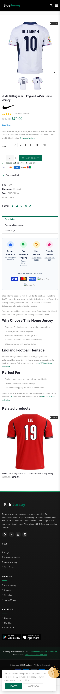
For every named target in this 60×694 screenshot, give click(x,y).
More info (35, 686)
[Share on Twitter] (17, 206)
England (17, 189)
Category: (7, 189)
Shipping (8, 595)
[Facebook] (4, 534)
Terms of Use (10, 600)
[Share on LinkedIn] (21, 206)
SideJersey (28, 665)
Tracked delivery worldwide (23, 263)
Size (4, 146)
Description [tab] (10, 219)
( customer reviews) (21, 114)
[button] (51, 5)
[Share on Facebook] (12, 206)
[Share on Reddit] (30, 206)
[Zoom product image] (54, 72)
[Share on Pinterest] (26, 206)
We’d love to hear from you (36, 655)
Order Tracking (10, 562)
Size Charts (9, 567)
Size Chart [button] (6, 125)
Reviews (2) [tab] (10, 231)
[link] (30, 48)
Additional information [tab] (14, 225)
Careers (7, 618)
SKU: (4, 185)
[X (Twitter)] (11, 534)
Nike (12, 197)
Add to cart (32, 158)
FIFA (11, 397)
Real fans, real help (50, 259)
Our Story (8, 623)
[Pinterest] (24, 534)
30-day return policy (36, 259)
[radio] (15, 145)
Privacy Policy (10, 585)
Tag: (4, 193)
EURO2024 (13, 193)
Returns (7, 590)
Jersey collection (27, 138)
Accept (13, 686)
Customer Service (12, 557)
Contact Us (9, 628)
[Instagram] (18, 534)
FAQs (6, 552)
